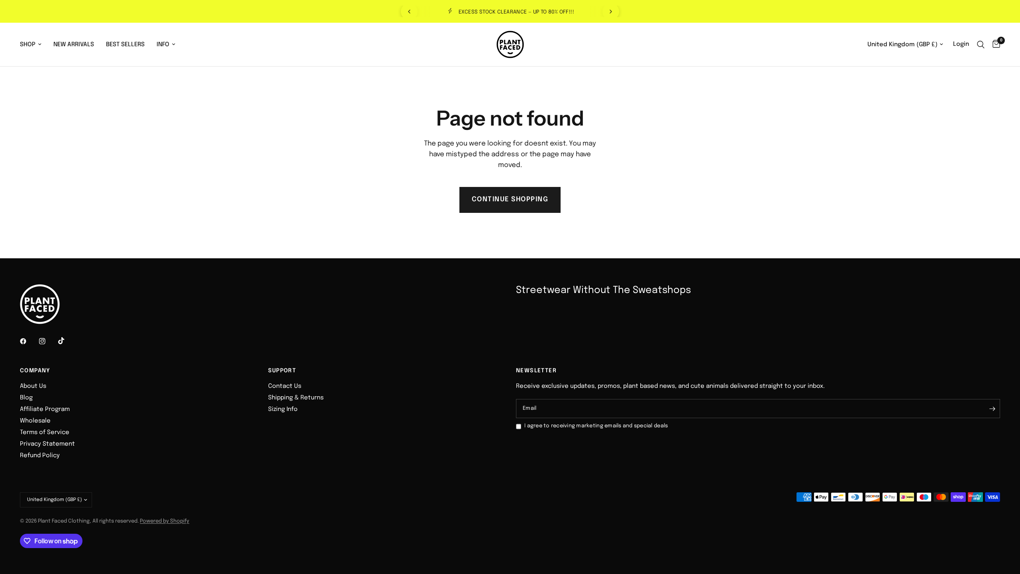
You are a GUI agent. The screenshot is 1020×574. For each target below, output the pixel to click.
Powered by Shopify (164, 521)
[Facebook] (28, 341)
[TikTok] (67, 341)
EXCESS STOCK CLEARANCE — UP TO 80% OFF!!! (516, 12)
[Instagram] (48, 341)
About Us (33, 386)
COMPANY (35, 370)
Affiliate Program (45, 409)
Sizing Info (283, 409)
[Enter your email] (992, 408)
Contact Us (284, 386)
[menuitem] (33, 44)
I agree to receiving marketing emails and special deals (596, 426)
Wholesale (35, 421)
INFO (163, 44)
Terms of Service (44, 432)
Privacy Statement (47, 444)
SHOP (27, 44)
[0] (994, 44)
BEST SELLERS (125, 44)
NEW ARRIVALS (73, 44)
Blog (26, 398)
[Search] (981, 44)
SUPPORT (282, 370)
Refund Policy (40, 455)
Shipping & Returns (296, 398)
